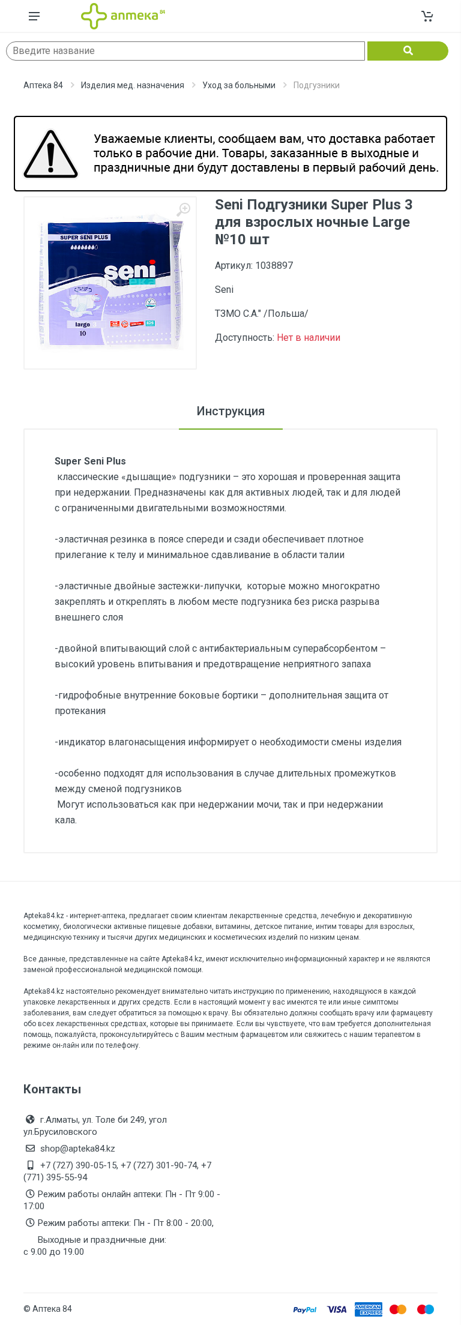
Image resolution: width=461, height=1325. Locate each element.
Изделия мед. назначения (132, 85)
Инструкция (231, 411)
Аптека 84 (43, 85)
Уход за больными (239, 85)
